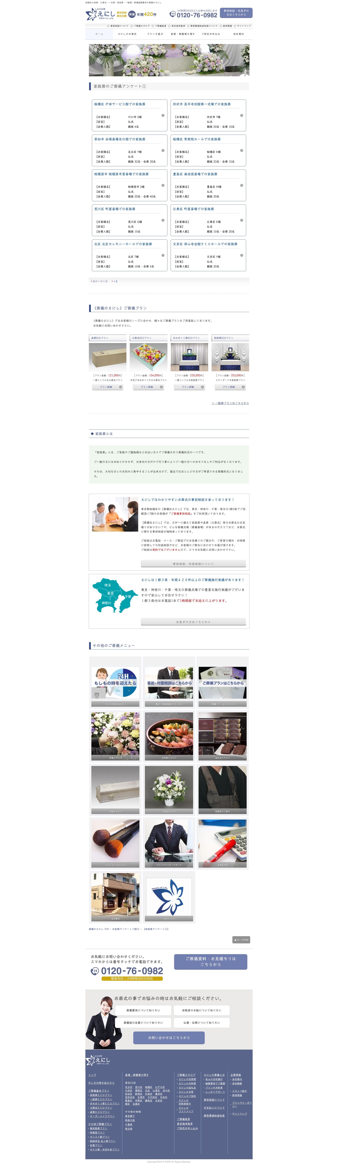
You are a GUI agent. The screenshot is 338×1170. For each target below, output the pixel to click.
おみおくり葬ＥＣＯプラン (105, 1103)
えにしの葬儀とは (214, 1075)
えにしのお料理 (187, 1083)
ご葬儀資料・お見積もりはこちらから (210, 962)
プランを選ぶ (155, 34)
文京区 (158, 1100)
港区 (127, 1104)
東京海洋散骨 (178, 26)
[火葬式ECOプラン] (148, 357)
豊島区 (128, 1100)
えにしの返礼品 (187, 1087)
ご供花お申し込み (187, 1128)
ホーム (99, 34)
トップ (92, 1075)
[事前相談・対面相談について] (115, 514)
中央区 (163, 1097)
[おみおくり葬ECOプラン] (189, 357)
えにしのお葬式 (127, 34)
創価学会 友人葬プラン (102, 1141)
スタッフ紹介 (239, 1091)
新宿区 (138, 1094)
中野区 (138, 1100)
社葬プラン (96, 1145)
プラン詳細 (106, 387)
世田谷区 (130, 1097)
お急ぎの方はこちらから (193, 622)
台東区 (141, 1097)
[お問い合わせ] (115, 595)
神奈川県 (130, 1120)
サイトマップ (244, 26)
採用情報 (227, 26)
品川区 (166, 1090)
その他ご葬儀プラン (100, 1124)
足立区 (128, 1087)
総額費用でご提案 (215, 1083)
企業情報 (235, 1075)
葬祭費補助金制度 (214, 1115)
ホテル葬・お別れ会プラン (105, 1149)
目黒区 (136, 1104)
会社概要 (237, 1083)
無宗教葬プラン (98, 1128)
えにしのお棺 (186, 1092)
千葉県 (128, 1124)
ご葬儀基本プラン (98, 1090)
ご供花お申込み (210, 34)
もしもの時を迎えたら (101, 1083)
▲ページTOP (241, 939)
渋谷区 (128, 1094)
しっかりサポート (215, 1092)
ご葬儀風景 (160, 26)
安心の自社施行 (214, 1079)
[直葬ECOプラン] (108, 357)
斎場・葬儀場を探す (183, 34)
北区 (147, 1090)
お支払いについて (214, 1107)
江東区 (156, 1090)
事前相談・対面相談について (193, 563)
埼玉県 (128, 1129)
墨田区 (158, 1094)
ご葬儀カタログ (142, 26)
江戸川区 (160, 1087)
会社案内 (238, 34)
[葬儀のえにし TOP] (105, 14)
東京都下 (130, 1116)
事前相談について (119, 26)
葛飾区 (138, 1090)
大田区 (128, 1090)
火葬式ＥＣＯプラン (101, 1108)
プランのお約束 (214, 1087)
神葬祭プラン (97, 1132)
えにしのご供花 (187, 1096)
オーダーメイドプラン (102, 1116)
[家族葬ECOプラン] (230, 357)
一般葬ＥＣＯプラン (101, 1099)
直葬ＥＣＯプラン (100, 1112)
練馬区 (148, 1100)
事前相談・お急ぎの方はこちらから (236, 12)
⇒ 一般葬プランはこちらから (230, 403)
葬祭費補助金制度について (204, 26)
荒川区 (138, 1087)
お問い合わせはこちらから (169, 1037)
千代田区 (152, 1097)
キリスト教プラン (100, 1137)
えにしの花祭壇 (187, 1079)
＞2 (115, 281)
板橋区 (148, 1087)
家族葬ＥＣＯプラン (101, 1095)
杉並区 (148, 1094)
